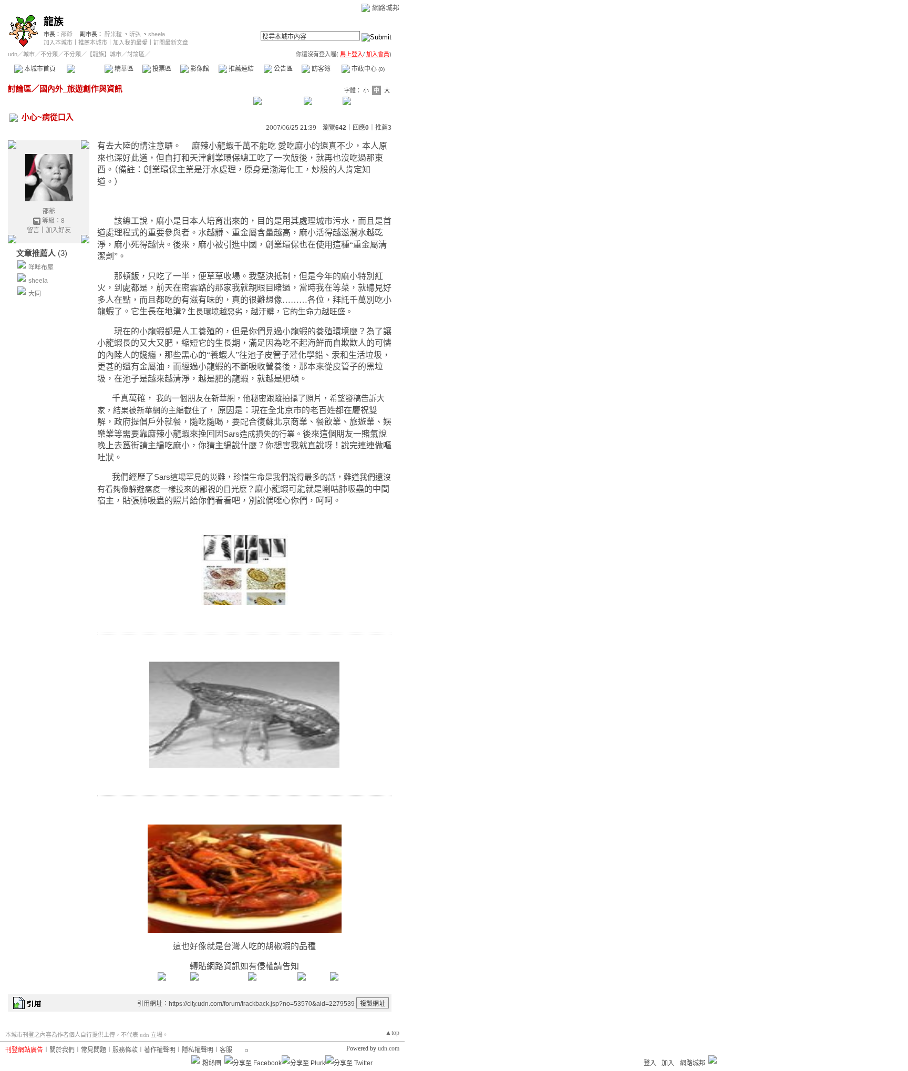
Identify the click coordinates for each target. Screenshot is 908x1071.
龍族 (54, 21)
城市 (29, 54)
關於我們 (62, 1050)
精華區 (123, 69)
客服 (226, 1050)
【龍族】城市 (104, 54)
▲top (392, 1032)
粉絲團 (211, 1063)
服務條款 (125, 1050)
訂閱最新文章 (170, 42)
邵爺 (67, 34)
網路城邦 (385, 8)
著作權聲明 (160, 1050)
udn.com (388, 1048)
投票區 (161, 69)
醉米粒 (113, 34)
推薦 (383, 127)
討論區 (85, 69)
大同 (34, 293)
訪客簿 (320, 69)
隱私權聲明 (197, 1050)
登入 (650, 1063)
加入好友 (58, 230)
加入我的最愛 (130, 42)
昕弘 (135, 34)
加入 (668, 1063)
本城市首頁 (39, 69)
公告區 (282, 69)
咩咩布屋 (41, 267)
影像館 (199, 69)
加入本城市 (58, 42)
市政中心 (367, 69)
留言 (33, 230)
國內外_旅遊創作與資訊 (80, 88)
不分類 (49, 54)
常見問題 (93, 1050)
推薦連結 (240, 69)
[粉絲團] (195, 1059)
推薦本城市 (92, 42)
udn (12, 54)
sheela (156, 34)
